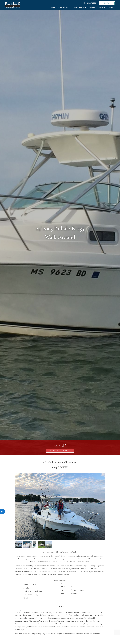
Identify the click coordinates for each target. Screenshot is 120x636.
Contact (107, 3)
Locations (92, 7)
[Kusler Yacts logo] (12, 5)
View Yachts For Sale (60, 451)
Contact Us (111, 7)
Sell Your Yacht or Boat (78, 7)
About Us (102, 7)
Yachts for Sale (63, 7)
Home (53, 7)
